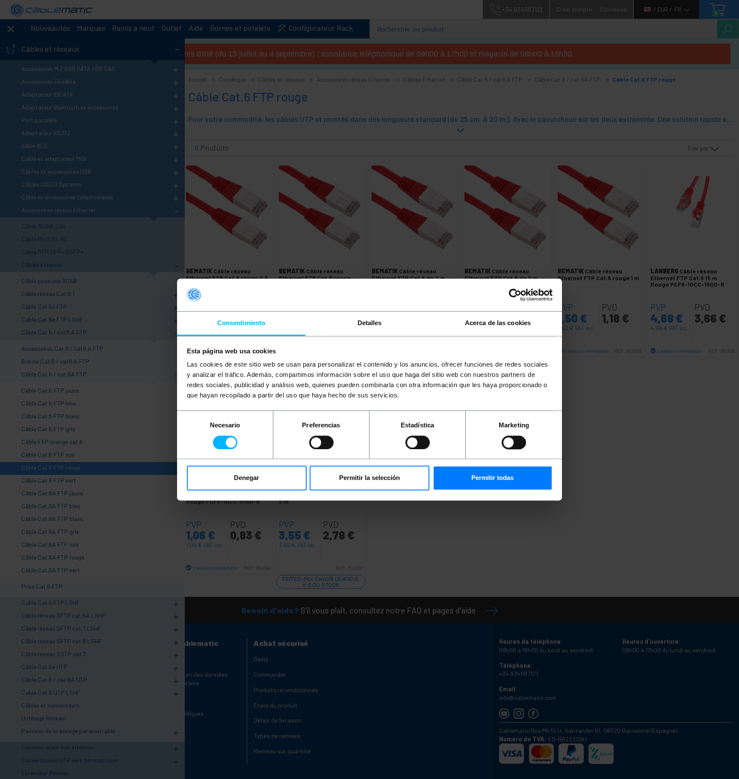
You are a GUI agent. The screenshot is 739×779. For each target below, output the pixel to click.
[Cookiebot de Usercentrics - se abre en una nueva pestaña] (515, 294)
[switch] (321, 442)
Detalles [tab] (370, 323)
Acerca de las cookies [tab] (498, 323)
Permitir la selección (369, 478)
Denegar (246, 478)
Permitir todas (492, 478)
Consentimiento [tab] (241, 323)
